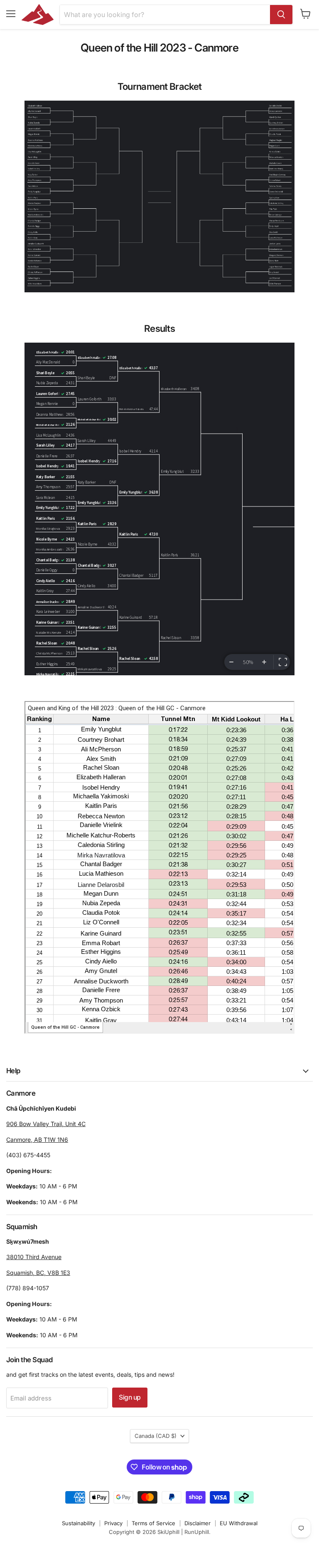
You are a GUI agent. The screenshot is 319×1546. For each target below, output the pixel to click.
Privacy (113, 1523)
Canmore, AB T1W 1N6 (37, 1139)
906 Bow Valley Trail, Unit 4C (46, 1123)
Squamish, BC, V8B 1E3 (38, 1272)
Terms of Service (153, 1523)
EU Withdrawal (239, 1523)
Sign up (130, 1397)
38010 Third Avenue (33, 1256)
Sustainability (78, 1523)
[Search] (281, 14)
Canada (156, 1435)
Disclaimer (197, 1523)
